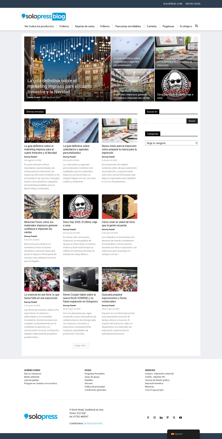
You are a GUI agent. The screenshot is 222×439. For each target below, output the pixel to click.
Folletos (64, 26)
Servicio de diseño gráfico (157, 380)
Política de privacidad (95, 386)
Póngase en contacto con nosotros (40, 383)
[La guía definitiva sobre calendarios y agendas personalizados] (132, 52)
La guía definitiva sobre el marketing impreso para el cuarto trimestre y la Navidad (40, 149)
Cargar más (79, 345)
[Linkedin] (161, 413)
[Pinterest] (167, 413)
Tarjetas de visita (84, 26)
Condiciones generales (95, 390)
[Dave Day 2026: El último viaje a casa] (176, 85)
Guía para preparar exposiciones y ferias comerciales (114, 298)
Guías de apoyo (92, 376)
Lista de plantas (31, 380)
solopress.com (172, 4)
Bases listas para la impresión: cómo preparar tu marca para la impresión (119, 149)
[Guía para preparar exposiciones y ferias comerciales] (119, 279)
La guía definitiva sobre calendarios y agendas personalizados (76, 149)
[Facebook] (148, 413)
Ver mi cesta (192, 4)
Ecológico (186, 26)
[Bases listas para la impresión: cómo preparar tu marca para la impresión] (176, 52)
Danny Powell (33, 97)
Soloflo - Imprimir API (155, 376)
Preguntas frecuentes (95, 373)
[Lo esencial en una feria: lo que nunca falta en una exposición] (42, 279)
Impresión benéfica (154, 383)
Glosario (89, 383)
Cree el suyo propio (154, 390)
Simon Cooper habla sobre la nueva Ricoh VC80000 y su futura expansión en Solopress (80, 298)
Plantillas (89, 380)
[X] (174, 413)
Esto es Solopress (32, 373)
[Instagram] (154, 413)
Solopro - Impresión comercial (159, 373)
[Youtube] (180, 413)
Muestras (149, 386)
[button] (196, 26)
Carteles (152, 26)
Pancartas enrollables (128, 26)
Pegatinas (168, 26)
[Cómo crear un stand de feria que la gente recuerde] (119, 206)
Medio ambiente (31, 376)
